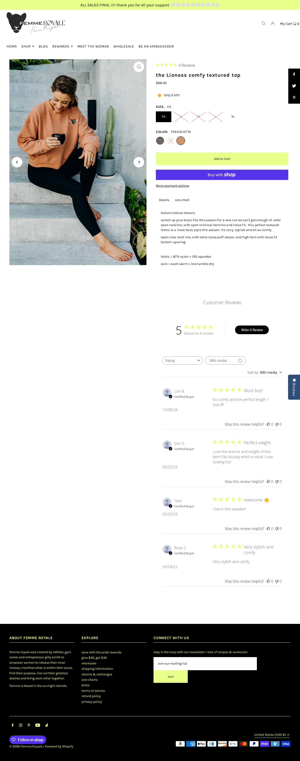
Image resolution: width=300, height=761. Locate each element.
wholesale (89, 663)
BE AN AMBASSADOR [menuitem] (156, 46)
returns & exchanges (97, 674)
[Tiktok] (46, 725)
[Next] (139, 162)
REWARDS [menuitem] (60, 46)
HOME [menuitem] (12, 46)
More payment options (172, 186)
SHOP (26, 46)
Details (164, 200)
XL (233, 116)
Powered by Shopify (59, 746)
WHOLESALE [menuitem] (123, 46)
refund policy (91, 696)
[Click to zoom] (139, 67)
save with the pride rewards (101, 652)
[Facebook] (13, 725)
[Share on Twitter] (294, 86)
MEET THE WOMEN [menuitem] (93, 46)
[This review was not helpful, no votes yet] (276, 424)
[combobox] (182, 360)
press (86, 685)
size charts (90, 680)
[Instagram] (20, 725)
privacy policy (92, 702)
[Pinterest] (29, 725)
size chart (182, 200)
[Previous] (17, 162)
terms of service (93, 691)
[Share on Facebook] (294, 74)
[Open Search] (263, 23)
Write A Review (252, 330)
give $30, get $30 (94, 658)
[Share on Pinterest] (294, 98)
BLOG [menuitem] (43, 46)
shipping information (97, 669)
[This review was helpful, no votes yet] (268, 424)
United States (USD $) (270, 735)
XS (163, 116)
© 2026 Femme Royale (25, 746)
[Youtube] (37, 725)
